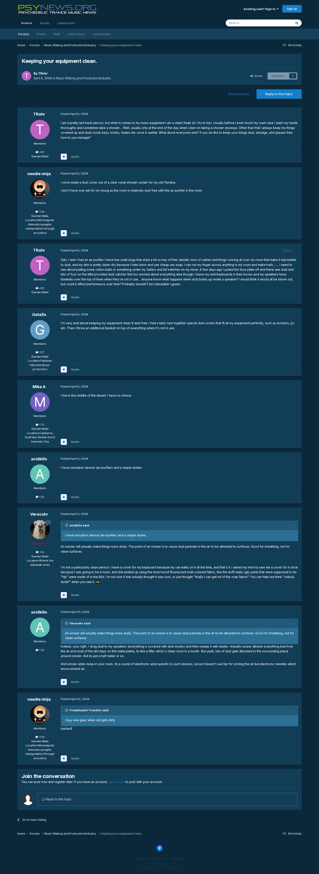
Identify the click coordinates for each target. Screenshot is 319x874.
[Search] (297, 23)
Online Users (76, 34)
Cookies (178, 858)
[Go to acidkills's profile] (40, 474)
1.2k (41, 496)
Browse (26, 23)
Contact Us (160, 858)
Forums (23, 34)
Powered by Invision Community (159, 867)
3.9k (41, 211)
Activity (44, 23)
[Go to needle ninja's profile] (40, 189)
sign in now (117, 782)
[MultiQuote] (64, 157)
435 (41, 152)
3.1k (41, 552)
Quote (75, 156)
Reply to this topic (279, 94)
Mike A (39, 386)
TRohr (43, 73)
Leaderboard (101, 34)
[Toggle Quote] (67, 525)
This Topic (279, 22)
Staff (57, 34)
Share (257, 76)
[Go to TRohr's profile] (26, 76)
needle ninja (39, 173)
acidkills (39, 459)
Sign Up (292, 8)
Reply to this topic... (59, 799)
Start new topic (238, 94)
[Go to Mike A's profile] (40, 402)
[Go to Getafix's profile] (40, 330)
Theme (140, 858)
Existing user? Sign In (260, 9)
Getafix (39, 314)
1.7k (41, 424)
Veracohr (39, 514)
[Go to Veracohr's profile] (40, 529)
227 (41, 352)
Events (41, 34)
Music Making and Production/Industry (83, 78)
